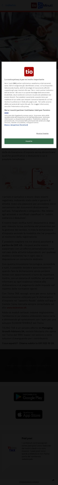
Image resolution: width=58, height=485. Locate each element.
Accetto (29, 141)
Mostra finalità (42, 133)
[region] (29, 104)
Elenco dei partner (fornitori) (16, 125)
